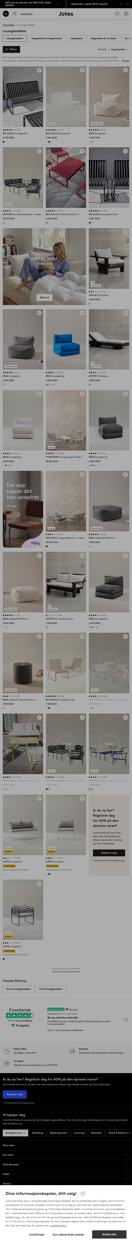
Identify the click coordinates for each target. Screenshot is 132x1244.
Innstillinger (36, 1234)
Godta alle (109, 1234)
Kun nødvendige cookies (68, 1234)
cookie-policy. (58, 1225)
